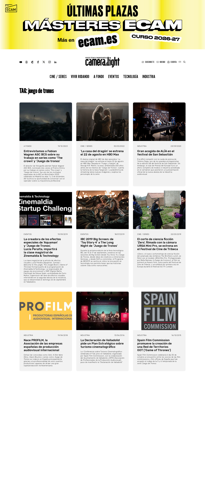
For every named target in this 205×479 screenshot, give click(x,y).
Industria (148, 76)
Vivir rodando (80, 76)
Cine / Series (58, 76)
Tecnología (130, 76)
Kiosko (162, 62)
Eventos (113, 76)
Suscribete (149, 62)
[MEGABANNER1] (102, 24)
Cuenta (174, 62)
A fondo (99, 76)
